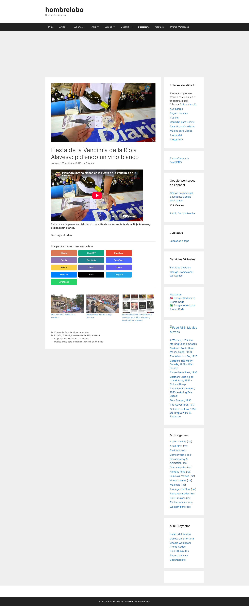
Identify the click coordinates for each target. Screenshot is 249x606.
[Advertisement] (124, 53)
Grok (91, 274)
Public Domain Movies (182, 213)
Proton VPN (176, 139)
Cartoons (175, 450)
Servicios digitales (180, 267)
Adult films (176, 446)
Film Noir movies (179, 476)
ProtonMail (176, 135)
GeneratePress (142, 601)
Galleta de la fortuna (182, 538)
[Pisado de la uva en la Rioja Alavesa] (102, 304)
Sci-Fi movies (177, 498)
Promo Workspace (179, 26)
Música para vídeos (181, 130)
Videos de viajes (81, 332)
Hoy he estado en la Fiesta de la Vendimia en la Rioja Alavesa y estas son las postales (137, 317)
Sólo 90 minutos (179, 551)
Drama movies (178, 467)
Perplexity (91, 260)
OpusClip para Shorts (182, 122)
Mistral (64, 267)
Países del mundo (180, 534)
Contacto (160, 26)
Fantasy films (177, 471)
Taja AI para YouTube (182, 126)
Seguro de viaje (179, 113)
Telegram (118, 274)
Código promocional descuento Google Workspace (181, 197)
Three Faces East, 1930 (183, 372)
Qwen (119, 267)
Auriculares (176, 108)
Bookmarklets (178, 559)
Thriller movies (178, 502)
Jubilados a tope (179, 240)
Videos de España (63, 332)
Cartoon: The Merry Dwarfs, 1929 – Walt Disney (181, 364)
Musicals (175, 484)
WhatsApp (64, 282)
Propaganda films (180, 489)
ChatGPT (91, 253)
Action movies (178, 441)
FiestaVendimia (78, 335)
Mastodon (176, 294)
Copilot (91, 267)
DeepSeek (119, 260)
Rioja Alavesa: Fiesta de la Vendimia (71, 338)
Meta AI (64, 274)
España (57, 335)
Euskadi (66, 335)
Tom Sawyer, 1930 (181, 400)
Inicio (51, 26)
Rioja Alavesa (93, 335)
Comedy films (178, 454)
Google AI (118, 253)
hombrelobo (64, 10)
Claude (64, 253)
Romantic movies (180, 493)
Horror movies (178, 480)
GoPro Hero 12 (188, 104)
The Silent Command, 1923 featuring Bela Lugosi (182, 392)
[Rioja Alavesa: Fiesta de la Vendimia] (67, 304)
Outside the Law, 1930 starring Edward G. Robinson (183, 413)
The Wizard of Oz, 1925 (183, 356)
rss (189, 441)
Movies (175, 332)
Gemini (64, 260)
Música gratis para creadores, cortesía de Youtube (78, 341)
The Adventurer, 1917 (182, 404)
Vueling (174, 117)
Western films (178, 506)
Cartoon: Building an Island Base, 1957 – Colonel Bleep (182, 380)
